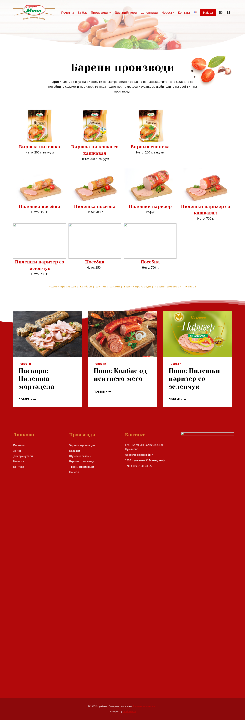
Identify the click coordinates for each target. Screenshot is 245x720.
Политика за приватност (145, 706)
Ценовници (149, 12)
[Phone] (228, 12)
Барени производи (81, 461)
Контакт (184, 12)
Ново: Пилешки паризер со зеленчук (194, 378)
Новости (168, 12)
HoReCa (74, 472)
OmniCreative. (129, 711)
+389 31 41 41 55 (141, 466)
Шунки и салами (80, 456)
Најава (208, 12)
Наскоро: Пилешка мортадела (36, 378)
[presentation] (47, 334)
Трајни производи (81, 467)
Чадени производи (82, 445)
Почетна (67, 12)
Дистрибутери (125, 12)
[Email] (221, 12)
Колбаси (74, 451)
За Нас (82, 12)
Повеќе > (26, 399)
